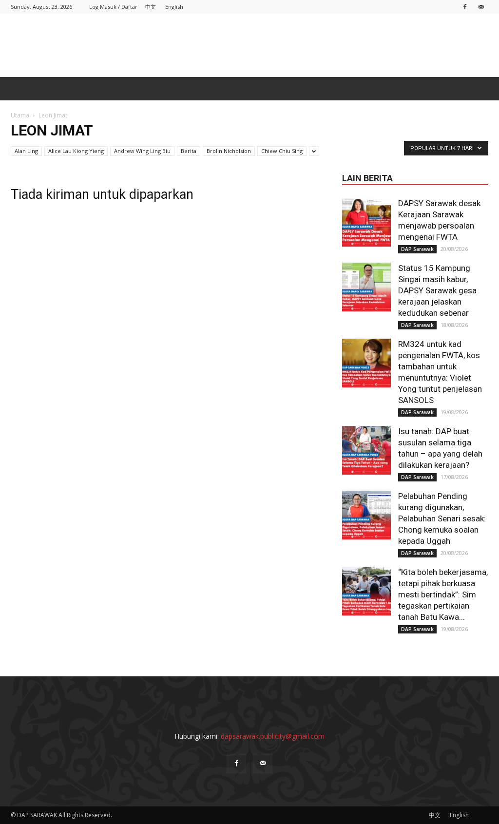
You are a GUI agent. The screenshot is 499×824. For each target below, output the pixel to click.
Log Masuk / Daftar (113, 6)
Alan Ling (26, 150)
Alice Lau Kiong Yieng (76, 150)
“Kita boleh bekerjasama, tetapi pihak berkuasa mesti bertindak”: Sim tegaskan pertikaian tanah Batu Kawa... (443, 594)
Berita (188, 150)
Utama (20, 115)
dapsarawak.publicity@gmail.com (273, 736)
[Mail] (481, 6)
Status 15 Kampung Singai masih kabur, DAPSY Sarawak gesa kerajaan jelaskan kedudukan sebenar (437, 290)
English (174, 6)
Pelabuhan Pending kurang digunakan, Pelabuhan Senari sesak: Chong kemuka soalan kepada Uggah (442, 518)
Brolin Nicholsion (229, 150)
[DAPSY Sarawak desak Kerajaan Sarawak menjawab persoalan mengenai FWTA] (366, 222)
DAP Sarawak (417, 249)
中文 (150, 6)
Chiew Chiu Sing (282, 150)
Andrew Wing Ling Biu (142, 150)
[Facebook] (465, 6)
